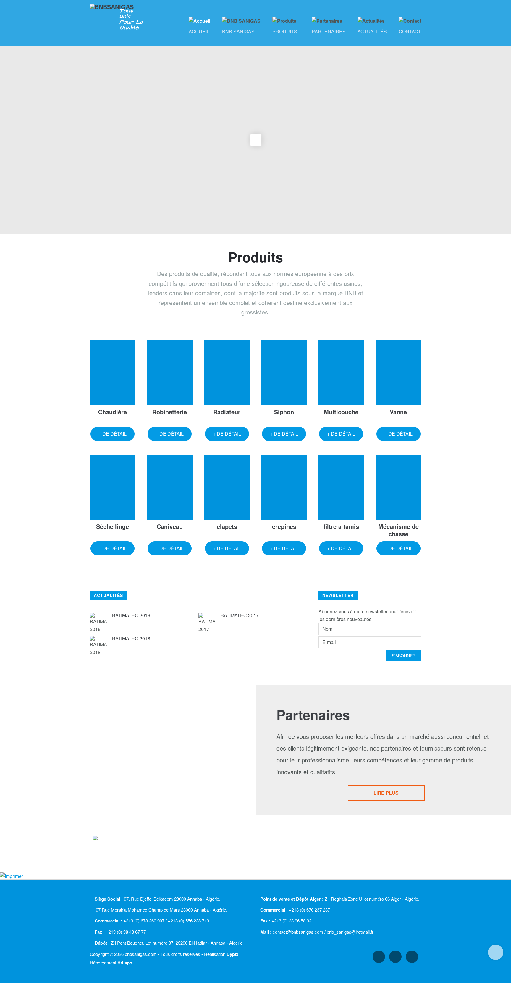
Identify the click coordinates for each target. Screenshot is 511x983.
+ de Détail (112, 433)
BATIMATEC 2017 (240, 615)
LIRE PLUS (386, 792)
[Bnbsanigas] (117, 10)
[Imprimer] (11, 875)
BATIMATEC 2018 (131, 638)
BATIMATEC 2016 (131, 615)
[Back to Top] (495, 952)
